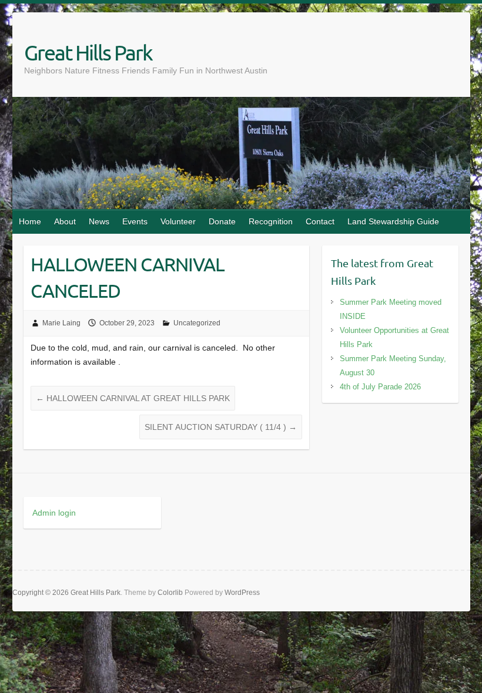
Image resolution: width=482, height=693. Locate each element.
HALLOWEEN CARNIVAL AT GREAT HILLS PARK (133, 398)
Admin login (54, 512)
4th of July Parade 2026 (380, 386)
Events (135, 221)
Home (30, 221)
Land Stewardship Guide (393, 221)
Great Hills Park (88, 52)
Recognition (271, 221)
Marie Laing (61, 323)
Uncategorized (196, 323)
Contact (320, 221)
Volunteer (178, 221)
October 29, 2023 (127, 323)
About (65, 221)
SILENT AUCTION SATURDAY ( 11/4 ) (221, 427)
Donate (222, 221)
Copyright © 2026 (41, 592)
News (99, 221)
